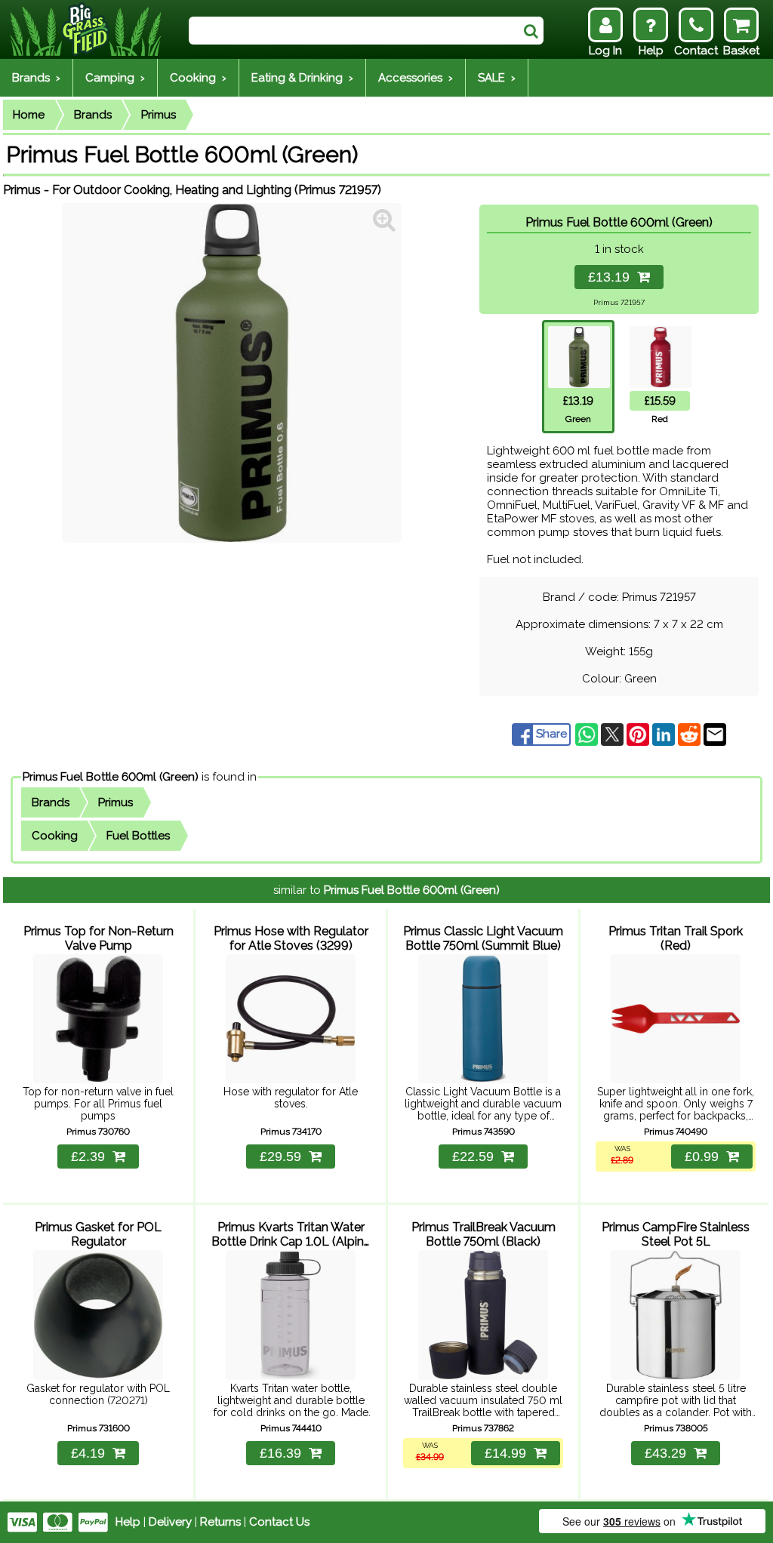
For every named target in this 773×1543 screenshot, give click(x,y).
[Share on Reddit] (691, 734)
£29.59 (280, 1156)
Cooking (55, 835)
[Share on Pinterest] (639, 734)
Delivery (170, 1522)
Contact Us (279, 1522)
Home (29, 115)
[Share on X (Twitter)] (614, 734)
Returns (220, 1522)
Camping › (115, 78)
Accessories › (415, 78)
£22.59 (473, 1156)
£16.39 (280, 1453)
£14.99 (505, 1453)
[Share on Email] (715, 734)
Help (127, 1522)
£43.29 (665, 1453)
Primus (158, 115)
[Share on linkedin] (665, 734)
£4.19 (88, 1453)
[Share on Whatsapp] (588, 734)
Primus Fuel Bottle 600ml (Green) (111, 777)
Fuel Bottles (138, 835)
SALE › (497, 78)
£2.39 (88, 1156)
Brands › (36, 78)
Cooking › (198, 78)
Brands (93, 115)
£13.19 (612, 277)
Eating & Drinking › (302, 78)
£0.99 (702, 1156)
